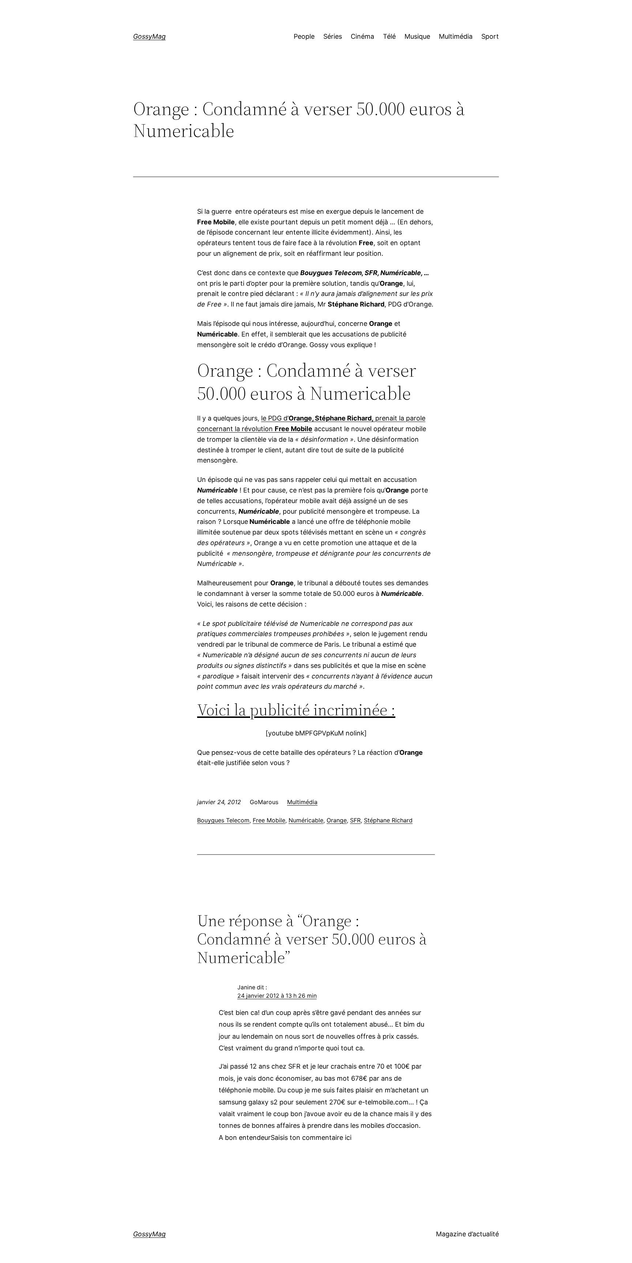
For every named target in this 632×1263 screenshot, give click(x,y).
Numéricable (306, 820)
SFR (355, 820)
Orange (337, 820)
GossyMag (149, 36)
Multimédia (302, 802)
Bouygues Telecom (223, 820)
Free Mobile (269, 820)
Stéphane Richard (388, 820)
